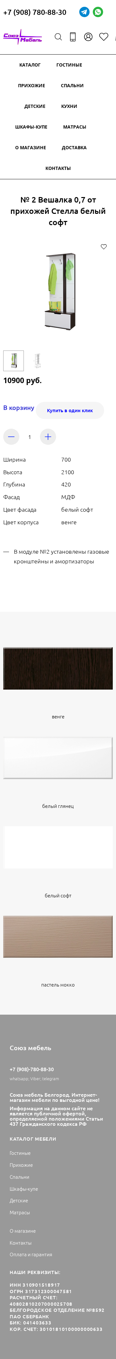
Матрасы (74, 127)
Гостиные (69, 65)
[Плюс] (48, 437)
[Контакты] (72, 36)
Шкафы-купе (31, 127)
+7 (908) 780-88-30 (34, 11)
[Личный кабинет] (88, 36)
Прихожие (31, 85)
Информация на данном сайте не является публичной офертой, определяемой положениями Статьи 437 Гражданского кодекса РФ (56, 1115)
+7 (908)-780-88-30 (32, 1069)
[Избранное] (103, 36)
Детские (34, 106)
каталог (30, 65)
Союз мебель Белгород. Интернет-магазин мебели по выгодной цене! (55, 1097)
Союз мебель (30, 1047)
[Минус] (11, 437)
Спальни (72, 85)
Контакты (58, 168)
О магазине (30, 147)
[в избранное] (104, 246)
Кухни (69, 106)
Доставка (74, 147)
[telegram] (84, 12)
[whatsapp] (98, 12)
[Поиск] (58, 37)
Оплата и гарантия (31, 1254)
